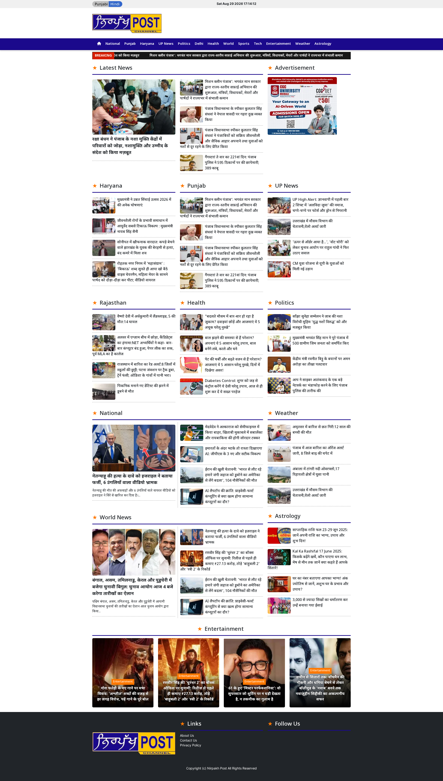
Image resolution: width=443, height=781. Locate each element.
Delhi (199, 44)
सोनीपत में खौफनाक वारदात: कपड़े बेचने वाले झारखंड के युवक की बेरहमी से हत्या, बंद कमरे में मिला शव (145, 248)
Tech (258, 44)
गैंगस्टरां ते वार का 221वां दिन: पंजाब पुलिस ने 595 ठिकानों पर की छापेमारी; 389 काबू (232, 163)
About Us (187, 735)
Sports (243, 44)
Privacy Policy (190, 745)
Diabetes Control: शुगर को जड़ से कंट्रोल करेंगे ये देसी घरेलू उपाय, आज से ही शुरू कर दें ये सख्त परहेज (234, 387)
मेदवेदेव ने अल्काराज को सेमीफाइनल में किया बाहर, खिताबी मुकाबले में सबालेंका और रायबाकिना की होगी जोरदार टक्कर (234, 433)
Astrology (322, 44)
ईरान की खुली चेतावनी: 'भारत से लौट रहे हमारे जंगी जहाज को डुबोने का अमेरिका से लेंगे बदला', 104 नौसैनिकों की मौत (233, 475)
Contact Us (188, 740)
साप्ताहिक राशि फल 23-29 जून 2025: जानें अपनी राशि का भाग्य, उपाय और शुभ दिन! (320, 536)
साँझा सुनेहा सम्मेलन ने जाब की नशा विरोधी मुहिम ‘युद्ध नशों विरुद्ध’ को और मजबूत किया (320, 322)
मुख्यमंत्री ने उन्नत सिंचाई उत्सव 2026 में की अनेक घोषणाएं (144, 203)
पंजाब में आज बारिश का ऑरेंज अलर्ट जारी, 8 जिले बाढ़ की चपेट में (318, 451)
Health (213, 44)
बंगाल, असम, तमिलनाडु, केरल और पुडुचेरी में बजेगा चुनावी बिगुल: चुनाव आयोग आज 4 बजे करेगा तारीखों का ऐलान (132, 587)
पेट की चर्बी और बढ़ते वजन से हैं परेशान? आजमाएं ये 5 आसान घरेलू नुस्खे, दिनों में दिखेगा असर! (233, 365)
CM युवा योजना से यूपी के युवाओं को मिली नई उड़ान (318, 266)
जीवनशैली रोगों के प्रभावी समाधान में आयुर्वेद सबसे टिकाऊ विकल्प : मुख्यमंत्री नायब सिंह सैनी (145, 226)
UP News (166, 44)
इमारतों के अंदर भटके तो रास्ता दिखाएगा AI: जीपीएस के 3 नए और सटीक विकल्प (233, 451)
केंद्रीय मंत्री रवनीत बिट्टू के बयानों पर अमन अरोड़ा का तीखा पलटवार (321, 362)
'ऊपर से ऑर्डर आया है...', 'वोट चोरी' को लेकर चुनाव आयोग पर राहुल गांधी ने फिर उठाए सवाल (321, 248)
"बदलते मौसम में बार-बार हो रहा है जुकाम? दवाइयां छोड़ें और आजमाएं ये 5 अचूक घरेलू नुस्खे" (232, 322)
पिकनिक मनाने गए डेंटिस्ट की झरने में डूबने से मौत (143, 389)
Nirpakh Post (217, 768)
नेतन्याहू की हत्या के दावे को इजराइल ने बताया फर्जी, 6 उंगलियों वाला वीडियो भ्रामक (132, 480)
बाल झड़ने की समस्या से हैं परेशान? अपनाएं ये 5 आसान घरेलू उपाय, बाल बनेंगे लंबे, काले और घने (230, 344)
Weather (302, 44)
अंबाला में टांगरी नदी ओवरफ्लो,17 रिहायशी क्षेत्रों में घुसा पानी (316, 472)
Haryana (147, 44)
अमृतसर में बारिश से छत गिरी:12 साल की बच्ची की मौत (321, 430)
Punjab (130, 44)
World (228, 44)
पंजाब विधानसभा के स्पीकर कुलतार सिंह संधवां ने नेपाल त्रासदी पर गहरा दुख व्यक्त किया (233, 115)
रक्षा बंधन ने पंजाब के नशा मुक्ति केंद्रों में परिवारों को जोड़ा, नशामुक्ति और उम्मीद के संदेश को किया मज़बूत (130, 146)
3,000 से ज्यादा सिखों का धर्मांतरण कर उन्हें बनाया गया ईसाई (320, 603)
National (112, 44)
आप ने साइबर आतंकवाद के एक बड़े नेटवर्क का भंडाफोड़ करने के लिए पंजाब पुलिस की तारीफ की (320, 386)
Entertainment (278, 44)
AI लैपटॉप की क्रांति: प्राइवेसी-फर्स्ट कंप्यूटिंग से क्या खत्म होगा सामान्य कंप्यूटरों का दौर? (229, 497)
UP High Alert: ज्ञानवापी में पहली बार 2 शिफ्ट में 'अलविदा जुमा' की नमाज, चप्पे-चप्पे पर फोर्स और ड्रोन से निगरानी (320, 205)
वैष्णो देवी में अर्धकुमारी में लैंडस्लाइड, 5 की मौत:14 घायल (146, 319)
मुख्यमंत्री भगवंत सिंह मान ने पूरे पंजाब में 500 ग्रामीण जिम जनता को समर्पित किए (321, 341)
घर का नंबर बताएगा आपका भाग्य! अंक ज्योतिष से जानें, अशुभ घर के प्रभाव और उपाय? (320, 584)
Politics (184, 44)
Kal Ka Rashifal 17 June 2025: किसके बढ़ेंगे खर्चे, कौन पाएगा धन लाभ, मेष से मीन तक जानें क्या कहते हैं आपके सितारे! (308, 560)
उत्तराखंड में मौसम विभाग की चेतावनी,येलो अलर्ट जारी (312, 224)
